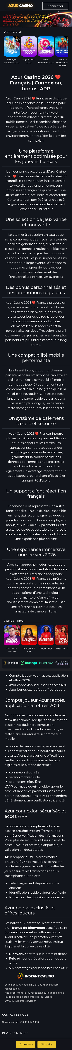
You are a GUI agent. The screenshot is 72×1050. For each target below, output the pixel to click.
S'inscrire (46, 1044)
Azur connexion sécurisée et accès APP (38, 685)
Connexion (26, 1044)
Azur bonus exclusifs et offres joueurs (37, 689)
